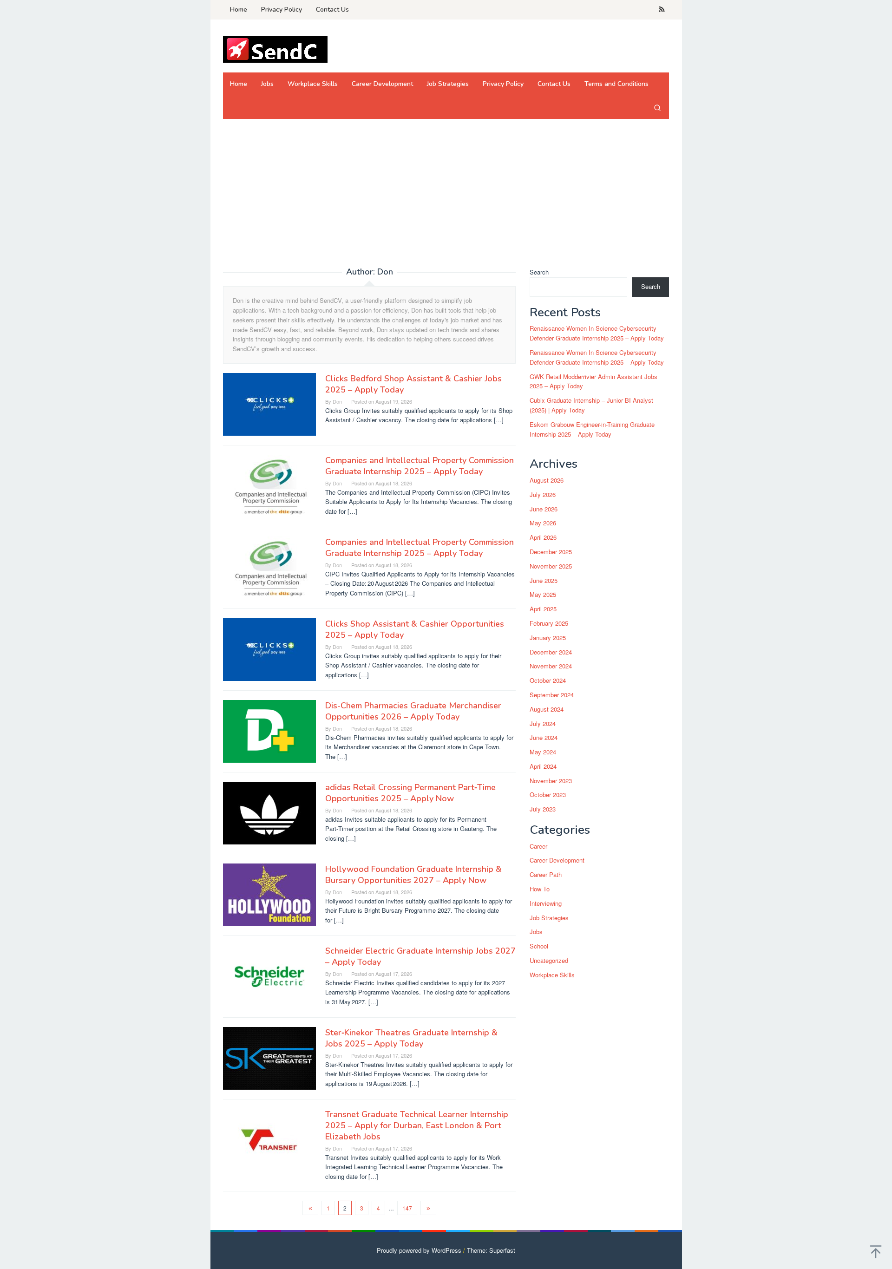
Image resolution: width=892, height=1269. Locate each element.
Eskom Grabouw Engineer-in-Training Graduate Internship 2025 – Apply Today (592, 429)
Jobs (536, 932)
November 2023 (551, 780)
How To (540, 889)
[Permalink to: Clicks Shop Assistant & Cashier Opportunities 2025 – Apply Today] (269, 648)
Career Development (557, 860)
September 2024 (552, 694)
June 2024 (544, 737)
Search (539, 272)
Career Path (546, 874)
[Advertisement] (446, 198)
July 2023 (543, 809)
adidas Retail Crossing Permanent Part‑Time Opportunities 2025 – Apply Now (410, 793)
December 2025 (551, 551)
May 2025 (543, 594)
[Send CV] (275, 48)
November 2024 (551, 666)
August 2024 (547, 709)
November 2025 (551, 566)
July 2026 (543, 494)
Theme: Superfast (491, 1250)
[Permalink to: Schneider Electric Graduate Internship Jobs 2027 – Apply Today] (269, 975)
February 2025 (549, 623)
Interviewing (546, 903)
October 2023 (548, 795)
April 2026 (543, 537)
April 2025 (543, 609)
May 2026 (543, 523)
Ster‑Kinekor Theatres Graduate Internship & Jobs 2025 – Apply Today (411, 1038)
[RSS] (662, 10)
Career (538, 846)
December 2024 (551, 652)
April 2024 (543, 766)
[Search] (657, 107)
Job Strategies (549, 917)
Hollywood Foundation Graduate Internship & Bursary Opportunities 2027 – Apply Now (413, 874)
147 (407, 1208)
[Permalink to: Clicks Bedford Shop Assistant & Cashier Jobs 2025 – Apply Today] (269, 403)
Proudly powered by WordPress (419, 1250)
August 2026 (547, 480)
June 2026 (544, 508)
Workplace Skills (552, 974)
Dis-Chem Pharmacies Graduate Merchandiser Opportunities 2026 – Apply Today (413, 711)
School (539, 946)
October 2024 (548, 680)
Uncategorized (549, 960)
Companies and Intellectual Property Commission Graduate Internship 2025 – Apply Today (419, 466)
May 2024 (543, 752)
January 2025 (548, 637)
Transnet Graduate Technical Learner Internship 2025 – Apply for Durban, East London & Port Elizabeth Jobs (416, 1125)
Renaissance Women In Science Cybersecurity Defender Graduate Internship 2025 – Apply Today (597, 333)
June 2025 (544, 580)
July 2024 (543, 723)
